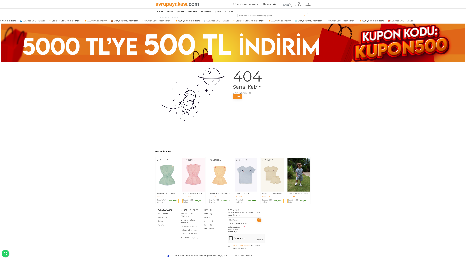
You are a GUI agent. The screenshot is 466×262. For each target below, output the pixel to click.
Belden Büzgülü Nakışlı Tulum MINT (168, 193)
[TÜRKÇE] (282, 4)
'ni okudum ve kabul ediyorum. (246, 247)
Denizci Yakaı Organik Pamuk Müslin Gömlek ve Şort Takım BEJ (273, 193)
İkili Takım (163, 17)
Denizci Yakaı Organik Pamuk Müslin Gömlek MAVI (246, 193)
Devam (237, 96)
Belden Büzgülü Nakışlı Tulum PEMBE (194, 193)
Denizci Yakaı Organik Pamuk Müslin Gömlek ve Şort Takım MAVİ (299, 193)
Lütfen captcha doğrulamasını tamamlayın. (234, 229)
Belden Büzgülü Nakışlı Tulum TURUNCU (220, 193)
